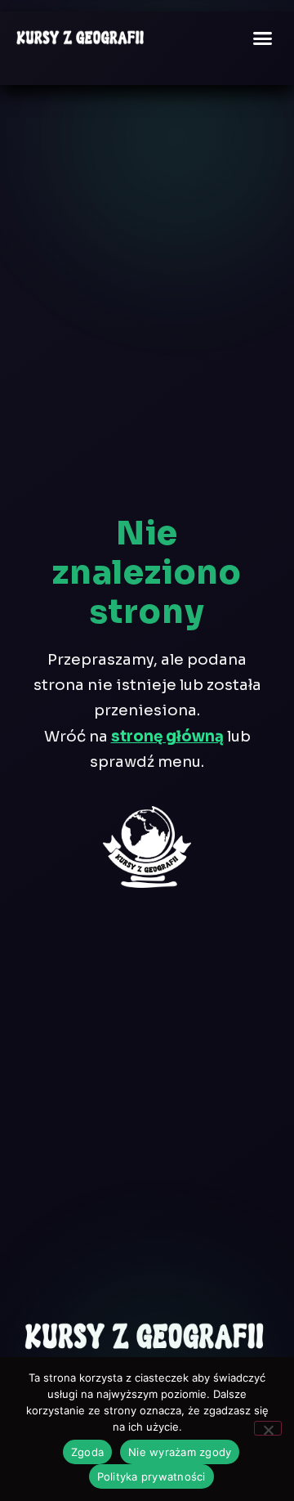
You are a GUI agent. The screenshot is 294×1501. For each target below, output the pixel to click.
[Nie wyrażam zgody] (268, 1428)
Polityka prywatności (151, 1476)
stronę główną (167, 736)
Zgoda (87, 1451)
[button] (262, 37)
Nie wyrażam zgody (179, 1451)
